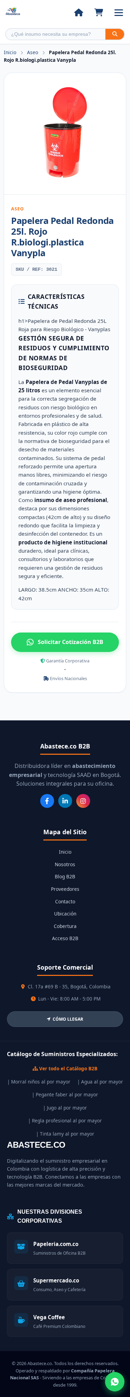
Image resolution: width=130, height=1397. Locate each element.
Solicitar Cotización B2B (70, 642)
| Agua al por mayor (100, 1081)
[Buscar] (114, 34)
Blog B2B (65, 876)
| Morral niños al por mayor (38, 1081)
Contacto (65, 901)
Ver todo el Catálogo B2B (67, 1068)
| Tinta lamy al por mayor (65, 1133)
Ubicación (65, 913)
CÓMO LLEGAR (68, 1019)
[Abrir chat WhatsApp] (114, 1381)
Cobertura (65, 926)
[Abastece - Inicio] (13, 12)
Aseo (33, 52)
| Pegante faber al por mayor (65, 1094)
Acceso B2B (65, 938)
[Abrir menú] (119, 12)
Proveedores (65, 889)
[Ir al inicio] (78, 12)
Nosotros (65, 864)
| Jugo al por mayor (65, 1107)
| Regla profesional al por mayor (65, 1120)
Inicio (10, 52)
